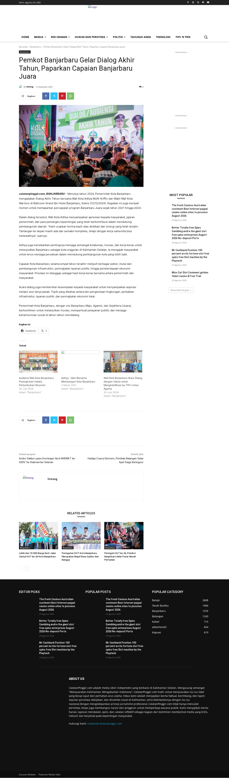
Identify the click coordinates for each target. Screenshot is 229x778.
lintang (29, 86)
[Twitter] (198, 3)
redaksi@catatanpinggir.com (104, 723)
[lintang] (21, 87)
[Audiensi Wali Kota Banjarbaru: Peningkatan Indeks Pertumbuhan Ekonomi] (38, 361)
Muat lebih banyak (180, 290)
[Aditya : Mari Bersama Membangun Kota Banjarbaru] (80, 361)
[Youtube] (208, 3)
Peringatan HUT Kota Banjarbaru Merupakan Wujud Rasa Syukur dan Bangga (80, 556)
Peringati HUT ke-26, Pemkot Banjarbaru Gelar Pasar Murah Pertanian (120, 556)
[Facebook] (188, 3)
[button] (205, 37)
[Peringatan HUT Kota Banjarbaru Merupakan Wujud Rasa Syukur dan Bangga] (81, 535)
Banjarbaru (35, 46)
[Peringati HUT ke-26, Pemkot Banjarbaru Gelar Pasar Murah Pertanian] (123, 535)
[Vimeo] (203, 3)
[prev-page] (21, 568)
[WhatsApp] (70, 96)
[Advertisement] (84, 437)
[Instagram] (193, 3)
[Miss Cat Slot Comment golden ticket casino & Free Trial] (160, 277)
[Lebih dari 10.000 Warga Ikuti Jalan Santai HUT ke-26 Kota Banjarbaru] (38, 535)
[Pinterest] (62, 96)
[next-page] (27, 568)
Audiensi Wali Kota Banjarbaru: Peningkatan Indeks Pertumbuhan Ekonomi (36, 381)
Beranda (23, 46)
